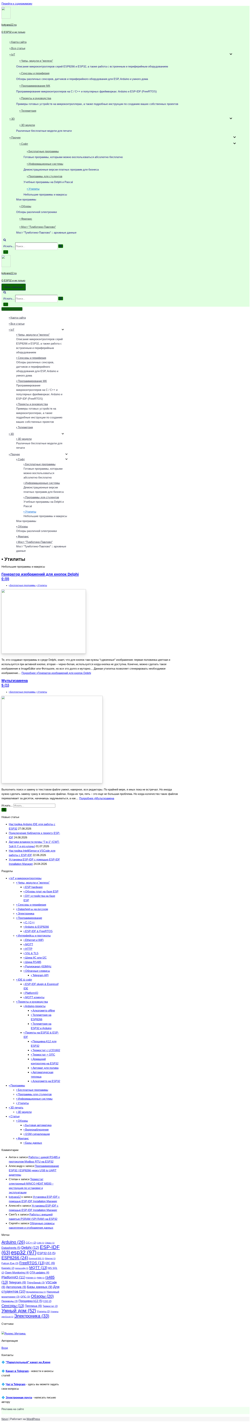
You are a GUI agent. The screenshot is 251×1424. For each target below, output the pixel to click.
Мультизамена (14, 683)
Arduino (13, 1242)
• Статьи (14, 1116)
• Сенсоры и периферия (34, 73)
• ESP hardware (33, 887)
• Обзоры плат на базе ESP (41, 891)
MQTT (38, 1268)
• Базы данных (33, 1142)
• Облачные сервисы (37, 970)
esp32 (24, 1252)
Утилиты (43, 1311)
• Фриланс (25, 218)
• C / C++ (29, 922)
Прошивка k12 (30, 1301)
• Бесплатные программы (43, 151)
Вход (4, 1347)
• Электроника (25, 913)
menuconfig (21, 1268)
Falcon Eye (10, 1263)
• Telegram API (40, 975)
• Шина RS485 (32, 962)
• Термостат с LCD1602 (45, 1050)
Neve (4, 1419)
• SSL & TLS (31, 953)
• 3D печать (16, 1107)
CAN (40, 1243)
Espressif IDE (36, 1258)
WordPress (33, 1419)
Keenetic (7, 1268)
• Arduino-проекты (35, 1006)
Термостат (50, 1306)
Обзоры (42, 1296)
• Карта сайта (18, 42)
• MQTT (28, 944)
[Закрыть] (5, 252)
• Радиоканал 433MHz (37, 966)
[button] (231, 54)
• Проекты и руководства (35, 98)
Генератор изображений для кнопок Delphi (40, 576)
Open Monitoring (17, 1272)
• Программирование (29, 917)
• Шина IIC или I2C (35, 957)
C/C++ (31, 1243)
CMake (50, 1243)
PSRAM (31, 1278)
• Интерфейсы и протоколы (33, 935)
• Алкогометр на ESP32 (45, 1081)
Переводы (9, 1301)
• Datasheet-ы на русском (32, 909)
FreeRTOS (32, 1263)
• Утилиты (33, 188)
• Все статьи (17, 48)
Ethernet (50, 1258)
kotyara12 (15, 1196)
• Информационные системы (45, 163)
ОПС (25, 1296)
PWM (41, 1278)
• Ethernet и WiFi (34, 939)
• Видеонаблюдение (36, 1129)
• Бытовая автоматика (37, 1125)
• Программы (17, 1085)
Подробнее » (56, 673)
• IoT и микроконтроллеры (25, 878)
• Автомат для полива (44, 1067)
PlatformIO (13, 1277)
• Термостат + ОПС (43, 1054)
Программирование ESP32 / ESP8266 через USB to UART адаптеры (34, 1170)
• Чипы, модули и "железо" (33, 882)
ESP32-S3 (46, 1253)
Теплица (33, 1306)
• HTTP (28, 948)
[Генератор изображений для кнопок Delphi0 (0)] (43, 652)
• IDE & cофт (24, 979)
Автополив (16, 1287)
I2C (50, 1263)
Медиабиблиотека (36, 1292)
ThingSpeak (36, 1282)
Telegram (17, 1282)
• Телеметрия (27, 110)
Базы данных (39, 1287)
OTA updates (39, 1272)
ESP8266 (14, 1257)
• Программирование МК (34, 85)
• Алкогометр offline (43, 1010)
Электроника (31, 1315)
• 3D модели (27, 125)
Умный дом (18, 1310)
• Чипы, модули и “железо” (36, 60)
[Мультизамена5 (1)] (52, 782)
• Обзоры (25, 206)
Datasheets (11, 1247)
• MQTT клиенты (34, 997)
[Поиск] (4, 240)
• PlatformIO (31, 992)
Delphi (30, 1248)
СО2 (47, 1301)
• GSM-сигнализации (37, 1134)
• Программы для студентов (44, 176)
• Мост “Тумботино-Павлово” (37, 226)
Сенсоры (12, 1306)
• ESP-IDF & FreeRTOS (38, 931)
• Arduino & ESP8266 (36, 926)
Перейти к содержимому (16, 3)
